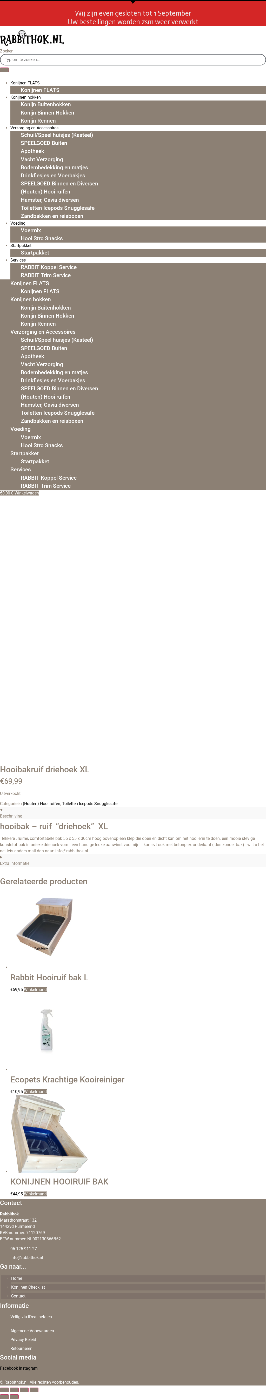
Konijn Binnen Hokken (47, 113)
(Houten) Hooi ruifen (45, 192)
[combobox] (133, 59)
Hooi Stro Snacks (42, 238)
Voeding (17, 223)
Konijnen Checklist (28, 1287)
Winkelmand (35, 989)
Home (16, 1278)
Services (18, 260)
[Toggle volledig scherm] (14, 1390)
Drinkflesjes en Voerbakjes (53, 175)
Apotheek (32, 151)
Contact (18, 1296)
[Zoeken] (4, 70)
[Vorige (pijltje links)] (4, 1396)
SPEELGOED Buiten (44, 143)
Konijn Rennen (38, 121)
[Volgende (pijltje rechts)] (14, 1396)
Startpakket (35, 253)
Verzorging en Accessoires (43, 332)
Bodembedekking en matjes (54, 167)
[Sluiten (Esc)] (34, 1390)
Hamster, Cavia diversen (50, 200)
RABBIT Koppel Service (49, 267)
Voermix (31, 230)
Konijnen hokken (30, 299)
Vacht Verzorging (42, 159)
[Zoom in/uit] (4, 1390)
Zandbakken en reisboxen (52, 216)
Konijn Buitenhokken (46, 104)
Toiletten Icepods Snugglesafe (58, 208)
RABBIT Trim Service (46, 275)
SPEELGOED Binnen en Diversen (59, 183)
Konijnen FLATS (40, 90)
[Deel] (24, 1390)
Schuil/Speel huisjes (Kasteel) (57, 135)
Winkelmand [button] (35, 1091)
